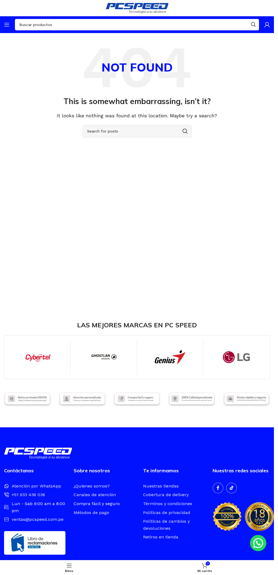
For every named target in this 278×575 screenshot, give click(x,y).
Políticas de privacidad (166, 512)
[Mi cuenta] (267, 24)
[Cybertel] (37, 357)
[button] (258, 543)
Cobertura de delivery (166, 494)
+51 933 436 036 (28, 494)
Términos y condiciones (167, 503)
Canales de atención (95, 494)
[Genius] (170, 357)
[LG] (236, 357)
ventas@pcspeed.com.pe (38, 519)
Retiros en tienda (160, 537)
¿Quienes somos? (92, 486)
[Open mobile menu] (6, 24)
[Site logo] (137, 7)
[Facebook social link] (218, 488)
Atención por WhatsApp (36, 486)
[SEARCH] (253, 24)
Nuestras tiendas (161, 486)
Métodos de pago (91, 512)
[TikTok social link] (231, 488)
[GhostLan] (104, 357)
